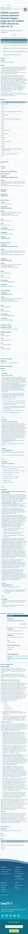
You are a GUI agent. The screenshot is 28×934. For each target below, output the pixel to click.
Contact (17, 889)
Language (3, 166)
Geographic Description (6, 327)
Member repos (18, 871)
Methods (3, 368)
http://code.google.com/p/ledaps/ (10, 503)
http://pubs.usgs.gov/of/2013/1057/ (11, 586)
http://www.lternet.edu (7, 234)
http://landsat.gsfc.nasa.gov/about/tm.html (13, 452)
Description (4, 373)
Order (2, 833)
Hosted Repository (5, 873)
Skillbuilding (4, 885)
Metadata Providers (5, 242)
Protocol (4, 448)
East (2, 343)
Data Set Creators (5, 173)
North (2, 334)
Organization (4, 175)
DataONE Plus (4, 871)
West (2, 347)
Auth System (4, 828)
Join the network (19, 873)
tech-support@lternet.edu (7, 229)
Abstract (3, 65)
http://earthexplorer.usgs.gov (18, 385)
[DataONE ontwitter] (2, 915)
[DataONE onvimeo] (6, 915)
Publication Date (5, 161)
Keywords (3, 99)
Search (3, 5)
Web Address (4, 232)
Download (22, 623)
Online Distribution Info (7, 450)
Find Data (5, 895)
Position (3, 202)
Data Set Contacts (5, 200)
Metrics (17, 887)
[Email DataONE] (10, 915)
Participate (18, 869)
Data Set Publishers (5, 290)
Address (3, 180)
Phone (2, 219)
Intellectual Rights (5, 666)
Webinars (3, 889)
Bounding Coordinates (6, 332)
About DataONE (19, 885)
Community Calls (19, 878)
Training (3, 887)
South (2, 338)
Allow (2, 838)
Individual (3, 236)
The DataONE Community (18, 876)
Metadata (9, 5)
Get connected (14, 930)
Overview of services (6, 869)
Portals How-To (5, 891)
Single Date (3, 361)
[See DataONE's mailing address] (18, 915)
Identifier (3, 60)
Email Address (4, 228)
